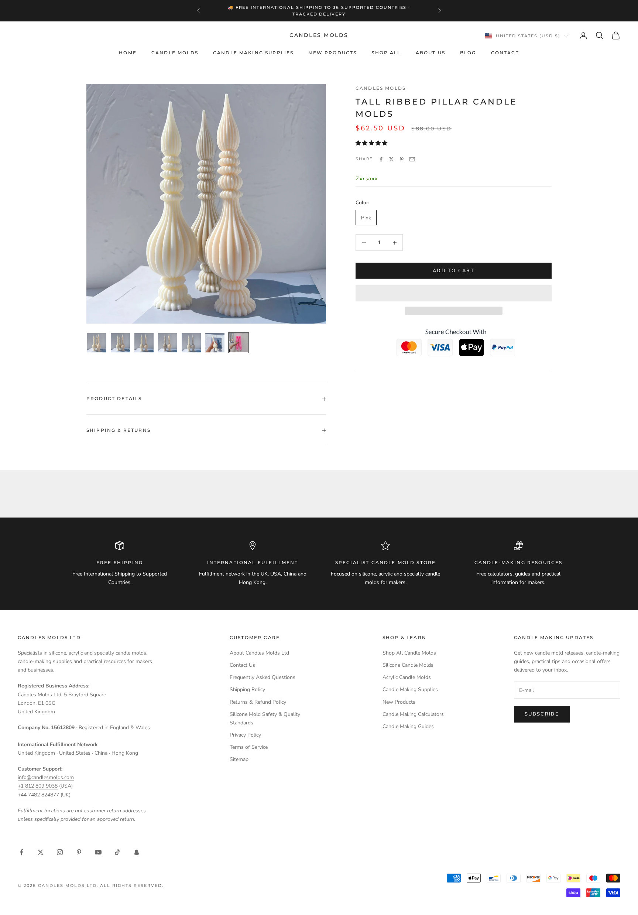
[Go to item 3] (144, 342)
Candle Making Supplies (253, 52)
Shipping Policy (247, 689)
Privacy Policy (245, 734)
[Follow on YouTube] (98, 852)
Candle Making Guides (408, 726)
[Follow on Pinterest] (79, 852)
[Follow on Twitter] (40, 852)
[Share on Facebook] (381, 159)
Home (128, 52)
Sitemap (239, 759)
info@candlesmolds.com (46, 777)
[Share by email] (412, 159)
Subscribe (542, 714)
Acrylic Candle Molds (407, 677)
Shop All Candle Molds (409, 652)
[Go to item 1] (96, 342)
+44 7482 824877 (38, 794)
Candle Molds (174, 52)
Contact (505, 52)
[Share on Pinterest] (402, 159)
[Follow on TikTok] (117, 852)
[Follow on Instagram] (60, 852)
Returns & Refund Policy (258, 702)
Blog (468, 52)
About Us (430, 52)
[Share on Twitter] (391, 159)
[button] (372, 143)
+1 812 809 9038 (38, 785)
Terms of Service (249, 747)
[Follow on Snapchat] (136, 852)
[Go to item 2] (120, 342)
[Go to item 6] (215, 342)
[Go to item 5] (191, 342)
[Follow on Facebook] (21, 852)
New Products (332, 52)
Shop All (386, 52)
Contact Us (242, 665)
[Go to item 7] (238, 342)
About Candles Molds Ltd (259, 652)
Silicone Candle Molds (408, 665)
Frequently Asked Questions (262, 677)
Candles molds (381, 88)
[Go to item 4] (167, 342)
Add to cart (453, 270)
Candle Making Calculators (413, 714)
